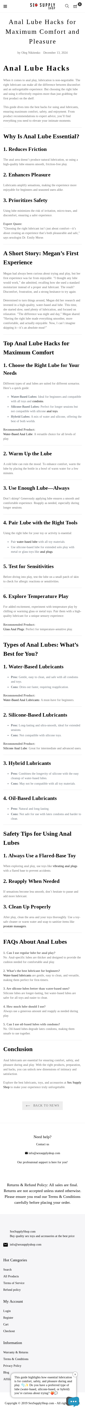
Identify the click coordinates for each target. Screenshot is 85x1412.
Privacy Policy (12, 1365)
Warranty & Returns (15, 1352)
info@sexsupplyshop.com (44, 1153)
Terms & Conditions (15, 1359)
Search (7, 1269)
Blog (6, 1372)
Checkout (9, 1331)
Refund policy (12, 1289)
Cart (5, 1324)
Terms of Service (13, 1283)
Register (8, 1317)
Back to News (45, 1105)
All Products (11, 1276)
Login (7, 1311)
